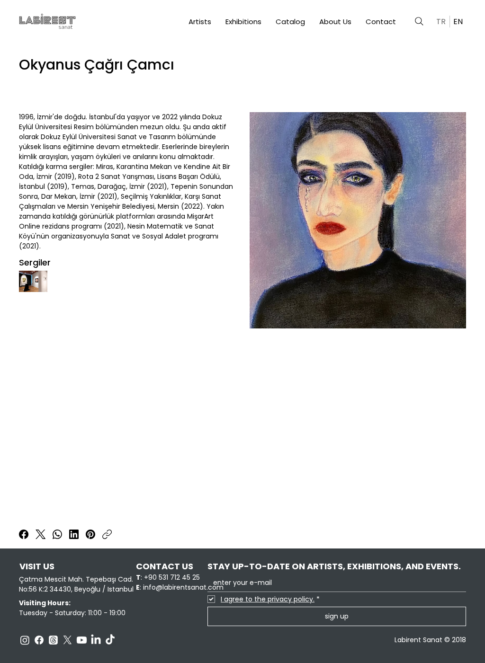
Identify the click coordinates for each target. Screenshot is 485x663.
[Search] (419, 21)
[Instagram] (25, 640)
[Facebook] (23, 534)
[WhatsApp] (57, 534)
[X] (67, 640)
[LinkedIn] (74, 534)
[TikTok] (110, 640)
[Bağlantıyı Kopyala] (107, 534)
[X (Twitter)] (40, 534)
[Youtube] (82, 640)
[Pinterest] (90, 534)
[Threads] (53, 640)
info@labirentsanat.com (183, 587)
